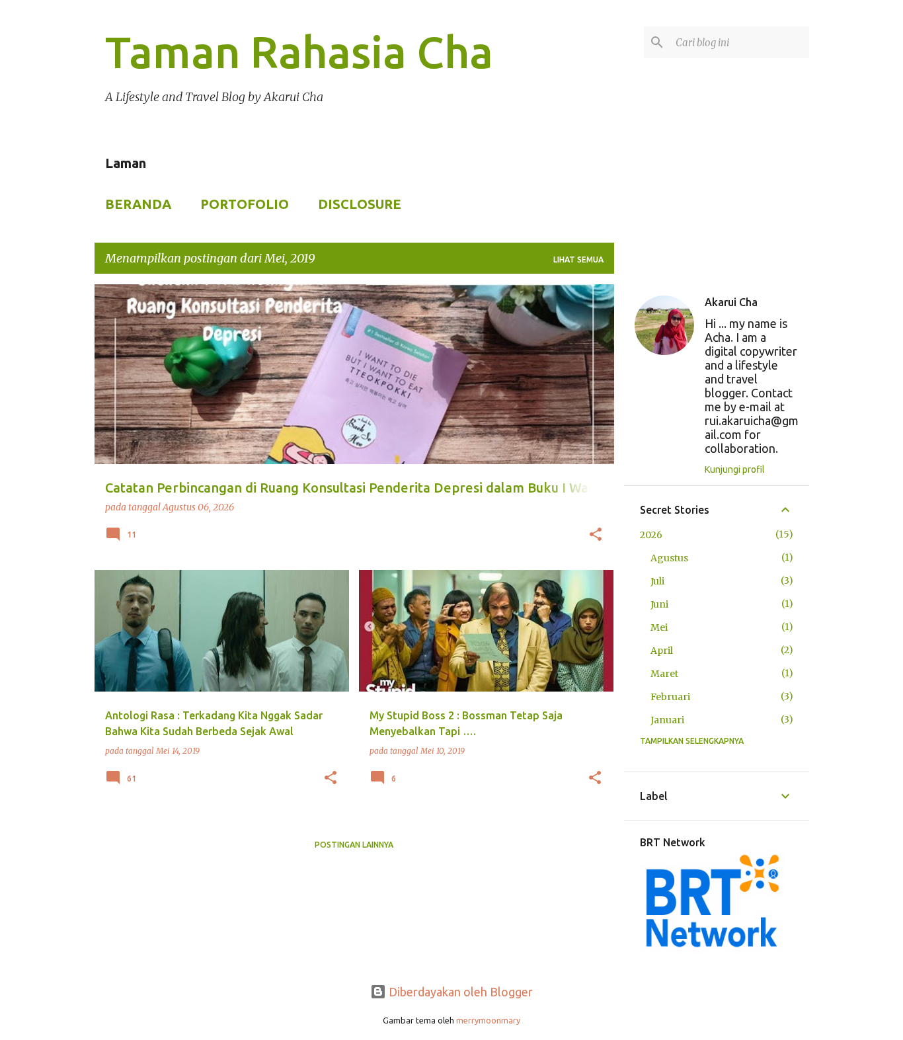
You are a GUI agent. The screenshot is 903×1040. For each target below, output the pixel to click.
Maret (664, 674)
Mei (659, 627)
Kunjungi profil (735, 469)
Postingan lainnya (354, 844)
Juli (657, 581)
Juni (659, 604)
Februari (670, 697)
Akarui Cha (731, 302)
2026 (651, 535)
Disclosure (359, 204)
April (661, 651)
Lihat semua (578, 259)
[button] (596, 535)
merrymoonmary (488, 1020)
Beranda (138, 204)
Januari (667, 720)
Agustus (669, 558)
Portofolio (244, 204)
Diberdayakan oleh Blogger (459, 991)
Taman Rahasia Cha (299, 51)
